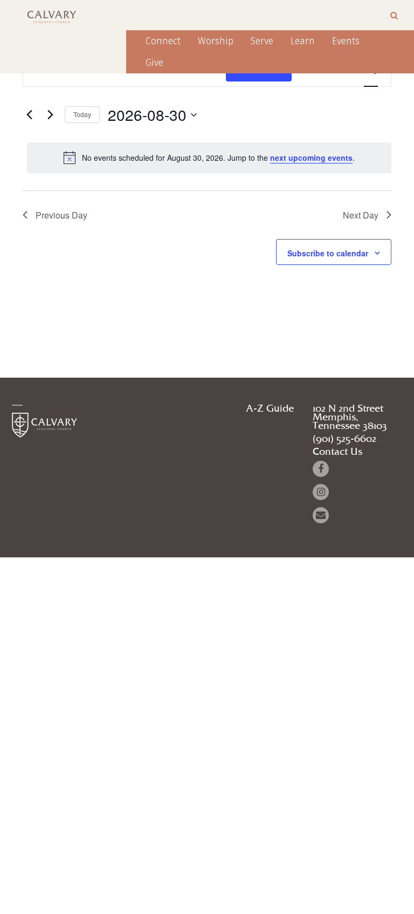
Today (82, 114)
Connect (163, 41)
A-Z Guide (270, 409)
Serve (262, 41)
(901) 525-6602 (344, 439)
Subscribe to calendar (327, 253)
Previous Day (61, 215)
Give (154, 63)
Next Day (360, 215)
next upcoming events (311, 157)
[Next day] (50, 114)
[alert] (209, 157)
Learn (303, 41)
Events (346, 41)
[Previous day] (29, 114)
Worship (215, 41)
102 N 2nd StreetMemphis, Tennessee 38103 (350, 418)
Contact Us (337, 452)
